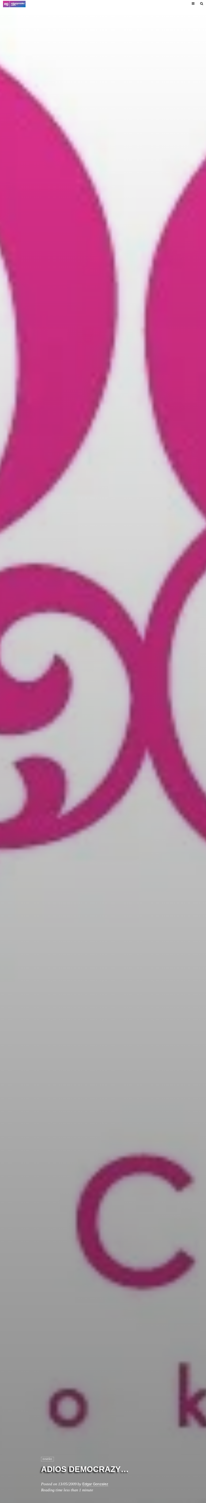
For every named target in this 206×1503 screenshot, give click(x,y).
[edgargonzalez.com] (14, 4)
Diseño (47, 1459)
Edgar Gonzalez (95, 1483)
